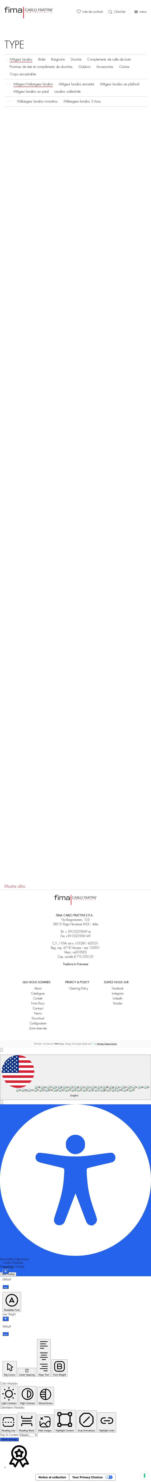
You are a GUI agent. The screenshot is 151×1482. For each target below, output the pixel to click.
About (37, 988)
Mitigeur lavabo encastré (76, 84)
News (38, 1013)
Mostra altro (14, 886)
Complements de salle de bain (109, 59)
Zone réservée (38, 1028)
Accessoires (104, 67)
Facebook (118, 988)
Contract (38, 1008)
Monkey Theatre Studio (107, 1044)
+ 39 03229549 (76, 931)
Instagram (118, 993)
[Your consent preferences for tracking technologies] (144, 1475)
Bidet (41, 59)
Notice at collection (52, 1477)
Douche (76, 59)
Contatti (38, 998)
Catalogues (38, 993)
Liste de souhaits (92, 11)
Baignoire (58, 59)
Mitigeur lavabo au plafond (119, 84)
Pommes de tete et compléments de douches (41, 67)
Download (38, 1018)
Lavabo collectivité (67, 91)
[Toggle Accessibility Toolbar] (1, 1050)
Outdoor (84, 67)
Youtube (117, 1003)
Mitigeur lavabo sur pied (31, 91)
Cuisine (124, 67)
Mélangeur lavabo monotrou (37, 101)
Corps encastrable (23, 74)
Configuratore (38, 1023)
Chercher (120, 11)
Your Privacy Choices (87, 1477)
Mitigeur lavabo (21, 59)
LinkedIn (117, 998)
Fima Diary (38, 1003)
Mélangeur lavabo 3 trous (82, 101)
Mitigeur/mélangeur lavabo (33, 84)
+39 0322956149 (78, 936)
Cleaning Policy (78, 988)
